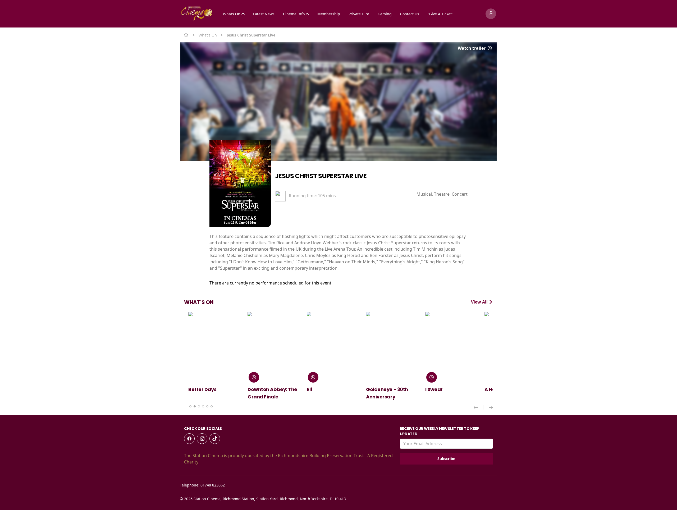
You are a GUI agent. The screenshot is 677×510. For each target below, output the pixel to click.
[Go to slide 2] (195, 406)
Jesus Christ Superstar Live (321, 176)
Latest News (264, 13)
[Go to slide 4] (203, 406)
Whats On (232, 13)
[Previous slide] (478, 407)
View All (480, 302)
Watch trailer (472, 48)
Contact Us (409, 13)
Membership (328, 13)
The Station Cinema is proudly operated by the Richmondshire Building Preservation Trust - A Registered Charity (288, 459)
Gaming (385, 13)
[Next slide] (491, 407)
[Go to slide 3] (199, 406)
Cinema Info (294, 13)
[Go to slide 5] (207, 406)
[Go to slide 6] (212, 406)
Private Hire (359, 13)
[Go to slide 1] (190, 406)
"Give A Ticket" (440, 13)
